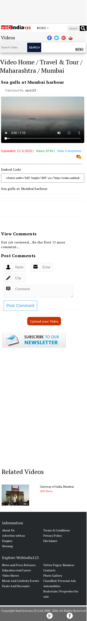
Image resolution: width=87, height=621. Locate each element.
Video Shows (10, 575)
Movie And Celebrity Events (20, 581)
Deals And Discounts (16, 586)
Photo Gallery (52, 575)
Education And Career (16, 570)
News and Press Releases (19, 565)
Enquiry (7, 541)
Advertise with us (13, 536)
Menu (79, 49)
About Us (8, 530)
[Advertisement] (43, 11)
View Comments (69, 151)
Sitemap (7, 546)
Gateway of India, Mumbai (57, 487)
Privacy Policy (52, 536)
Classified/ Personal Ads (59, 581)
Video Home (17, 62)
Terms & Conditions (56, 530)
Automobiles (51, 586)
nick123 (30, 90)
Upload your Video (44, 321)
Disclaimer (50, 541)
